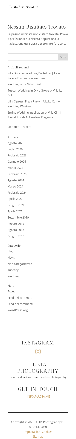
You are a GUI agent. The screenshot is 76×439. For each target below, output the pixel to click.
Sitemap (38, 436)
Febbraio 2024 (17, 193)
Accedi (12, 291)
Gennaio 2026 (17, 162)
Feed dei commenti (20, 304)
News (11, 257)
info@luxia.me (38, 396)
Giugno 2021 (16, 205)
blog (10, 251)
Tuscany (13, 270)
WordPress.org (18, 310)
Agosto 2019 (16, 224)
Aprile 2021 (15, 211)
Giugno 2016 (16, 236)
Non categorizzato (20, 264)
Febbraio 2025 (17, 174)
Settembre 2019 (18, 217)
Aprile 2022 (15, 199)
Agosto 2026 (16, 143)
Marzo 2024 (15, 186)
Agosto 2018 (16, 230)
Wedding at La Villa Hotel (24, 84)
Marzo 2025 (15, 168)
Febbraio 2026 (17, 155)
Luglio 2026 (15, 149)
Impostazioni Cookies (38, 432)
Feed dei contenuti (20, 298)
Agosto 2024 (16, 180)
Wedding (13, 276)
